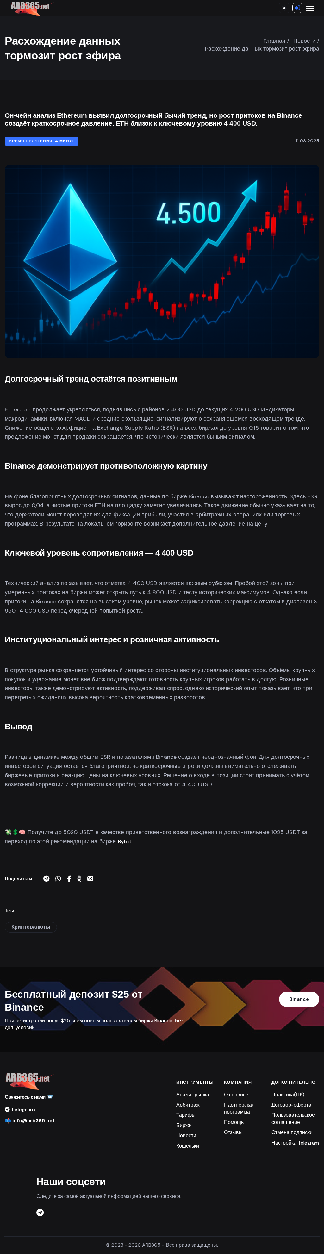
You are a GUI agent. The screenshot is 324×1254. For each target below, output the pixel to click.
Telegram (22, 1109)
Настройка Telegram (295, 1142)
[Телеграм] (40, 1213)
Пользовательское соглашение (293, 1118)
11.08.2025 (307, 141)
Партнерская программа (239, 1108)
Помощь (234, 1122)
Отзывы (233, 1132)
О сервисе (236, 1094)
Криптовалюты (30, 927)
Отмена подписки (292, 1132)
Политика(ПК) (287, 1094)
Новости (186, 1135)
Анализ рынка (192, 1094)
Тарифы (186, 1115)
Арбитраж (188, 1104)
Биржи (184, 1125)
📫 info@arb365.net (30, 1120)
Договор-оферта (291, 1104)
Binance (299, 999)
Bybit (125, 841)
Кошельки (187, 1146)
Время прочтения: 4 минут (41, 141)
